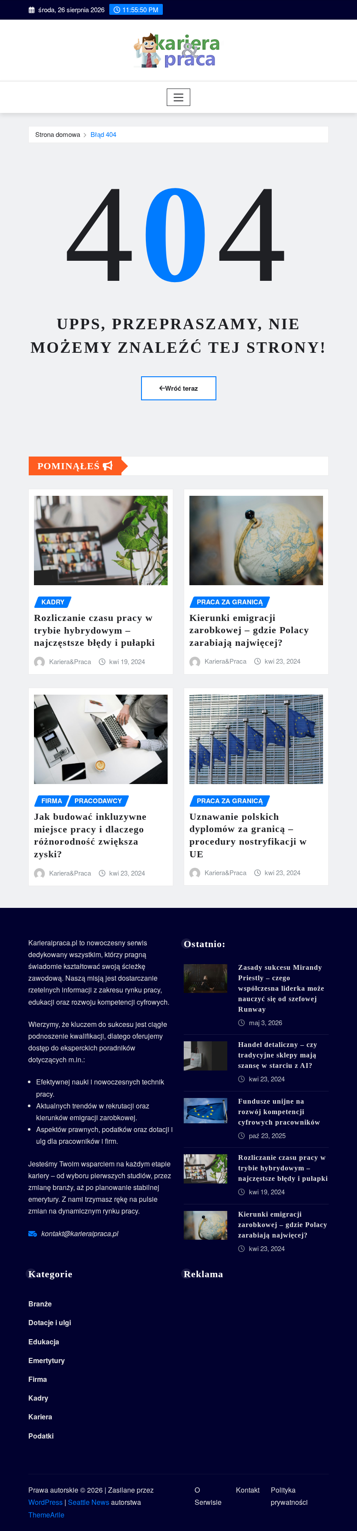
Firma (37, 1379)
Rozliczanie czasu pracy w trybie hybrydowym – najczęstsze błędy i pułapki (94, 630)
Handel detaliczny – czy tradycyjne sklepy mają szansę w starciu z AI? (277, 1055)
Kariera (40, 1417)
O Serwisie (208, 1496)
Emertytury (46, 1360)
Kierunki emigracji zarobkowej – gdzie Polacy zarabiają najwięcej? (249, 630)
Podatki (41, 1436)
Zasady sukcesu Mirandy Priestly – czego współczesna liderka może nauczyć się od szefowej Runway (281, 988)
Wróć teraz (181, 388)
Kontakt (247, 1490)
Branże (40, 1304)
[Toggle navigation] (179, 97)
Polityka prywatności (289, 1496)
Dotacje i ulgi (49, 1322)
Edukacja (43, 1342)
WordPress (45, 1502)
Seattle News (88, 1502)
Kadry (38, 1398)
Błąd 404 (103, 134)
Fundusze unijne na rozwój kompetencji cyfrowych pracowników (279, 1112)
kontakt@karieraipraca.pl (79, 1233)
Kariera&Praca (70, 661)
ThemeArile (46, 1515)
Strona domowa (57, 134)
